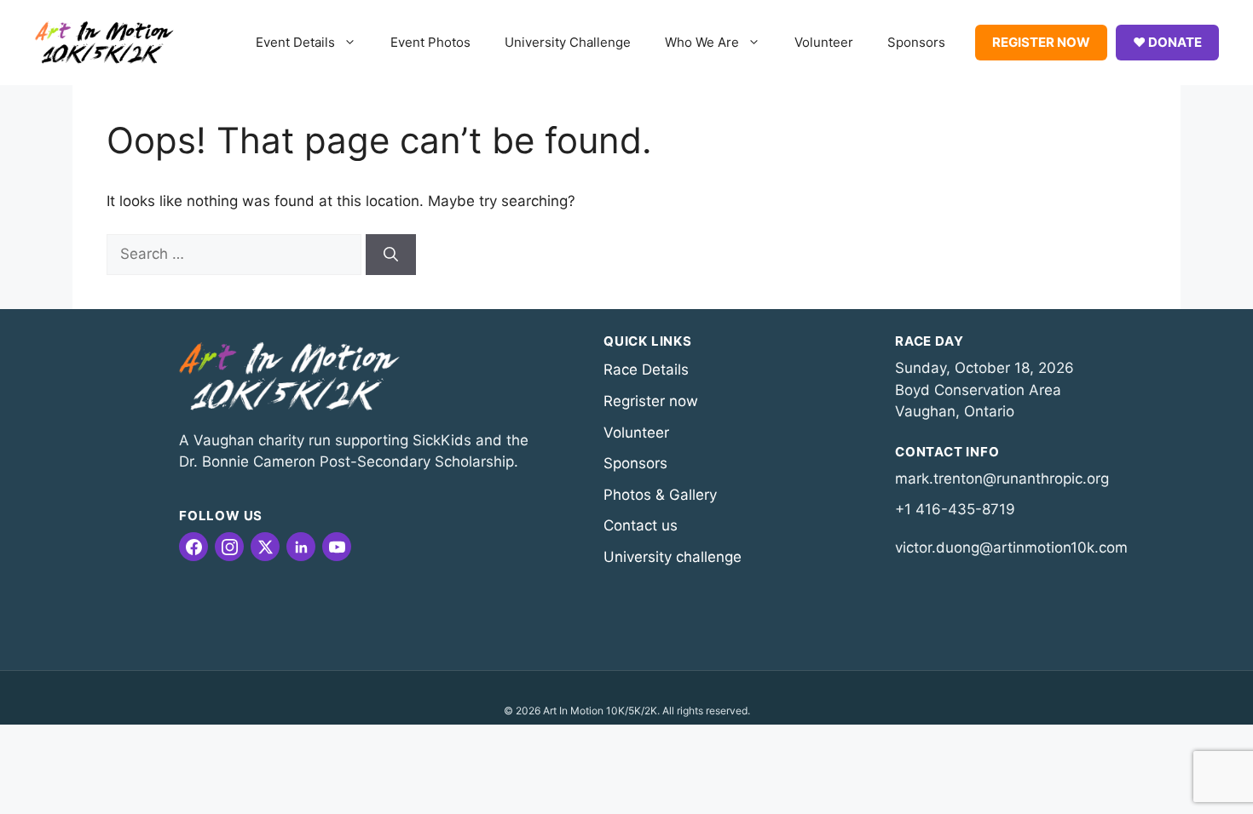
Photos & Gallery (660, 494)
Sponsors (916, 42)
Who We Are (702, 42)
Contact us (640, 525)
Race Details (646, 369)
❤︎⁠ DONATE (1167, 42)
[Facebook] (193, 546)
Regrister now (650, 401)
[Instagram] (229, 546)
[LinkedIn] (300, 546)
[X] (265, 546)
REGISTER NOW (1041, 42)
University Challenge (568, 42)
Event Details (295, 42)
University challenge (672, 556)
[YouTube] (336, 546)
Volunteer (823, 42)
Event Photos (430, 42)
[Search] (391, 254)
